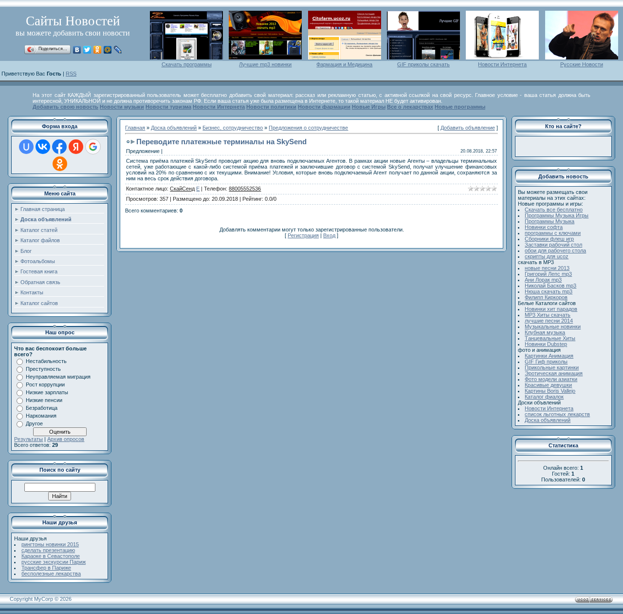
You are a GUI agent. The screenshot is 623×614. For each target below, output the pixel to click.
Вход (329, 235)
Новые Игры (368, 107)
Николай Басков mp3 (550, 285)
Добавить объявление (467, 128)
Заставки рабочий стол (553, 245)
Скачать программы (187, 64)
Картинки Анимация (549, 356)
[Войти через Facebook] (59, 146)
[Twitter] (87, 49)
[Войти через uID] (26, 146)
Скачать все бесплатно (554, 209)
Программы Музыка (549, 221)
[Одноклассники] (97, 49)
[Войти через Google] (93, 146)
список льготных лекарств (557, 414)
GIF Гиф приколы (546, 362)
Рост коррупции (45, 384)
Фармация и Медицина (344, 64)
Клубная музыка (545, 332)
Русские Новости (581, 64)
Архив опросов (65, 439)
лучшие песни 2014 (549, 321)
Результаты (28, 439)
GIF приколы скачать (423, 64)
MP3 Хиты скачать (547, 315)
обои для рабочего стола (555, 250)
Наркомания (41, 416)
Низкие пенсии (44, 400)
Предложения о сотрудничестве (308, 128)
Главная (135, 128)
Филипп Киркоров (546, 297)
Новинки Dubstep (546, 344)
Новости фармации (324, 107)
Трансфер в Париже (46, 568)
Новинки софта (544, 227)
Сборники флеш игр (549, 239)
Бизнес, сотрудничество (232, 128)
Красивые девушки (548, 385)
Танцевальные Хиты (550, 338)
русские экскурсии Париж (53, 562)
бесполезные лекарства (51, 573)
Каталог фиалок (544, 397)
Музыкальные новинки (553, 326)
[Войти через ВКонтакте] (43, 146)
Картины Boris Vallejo (550, 391)
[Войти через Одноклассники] (60, 163)
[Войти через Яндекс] (76, 146)
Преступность (43, 369)
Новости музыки (122, 107)
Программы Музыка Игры (556, 215)
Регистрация (303, 235)
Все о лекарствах (410, 107)
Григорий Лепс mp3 (548, 274)
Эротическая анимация (554, 373)
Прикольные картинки (552, 367)
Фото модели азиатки (551, 379)
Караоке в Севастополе (50, 556)
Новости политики (271, 107)
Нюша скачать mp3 (548, 291)
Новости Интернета (502, 64)
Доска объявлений (174, 128)
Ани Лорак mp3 (543, 280)
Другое (34, 423)
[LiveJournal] (118, 49)
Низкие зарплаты (47, 392)
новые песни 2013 (547, 268)
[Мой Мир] (108, 49)
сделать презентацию (48, 550)
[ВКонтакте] (77, 49)
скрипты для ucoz (546, 256)
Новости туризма (168, 107)
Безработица (41, 408)
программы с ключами (553, 233)
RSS (71, 74)
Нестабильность (46, 361)
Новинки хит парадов (551, 309)
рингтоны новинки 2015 (50, 544)
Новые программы (460, 107)
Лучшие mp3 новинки (265, 64)
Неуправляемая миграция (58, 377)
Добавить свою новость (65, 107)
